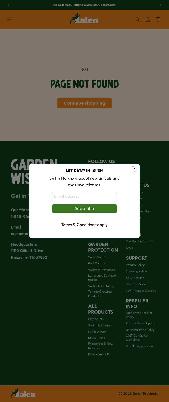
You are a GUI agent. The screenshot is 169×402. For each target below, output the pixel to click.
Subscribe (84, 208)
